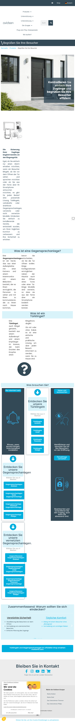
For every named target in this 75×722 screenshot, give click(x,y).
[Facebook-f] (26, 671)
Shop (58, 3)
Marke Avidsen (51, 694)
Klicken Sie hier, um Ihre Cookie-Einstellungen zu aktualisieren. (37, 720)
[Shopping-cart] (48, 671)
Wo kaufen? (27, 35)
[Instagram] (32, 671)
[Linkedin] (43, 671)
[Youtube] (37, 671)
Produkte (26, 12)
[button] (3, 625)
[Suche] (50, 23)
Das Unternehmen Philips (54, 704)
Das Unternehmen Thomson (55, 700)
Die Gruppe (26, 25)
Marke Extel (50, 697)
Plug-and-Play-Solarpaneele (27, 30)
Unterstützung (26, 16)
